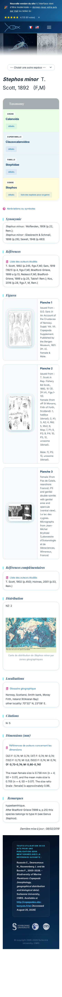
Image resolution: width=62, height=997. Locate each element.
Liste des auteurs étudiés (23, 261)
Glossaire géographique (23, 688)
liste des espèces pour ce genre (35, 195)
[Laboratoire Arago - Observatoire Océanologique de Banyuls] (35, 926)
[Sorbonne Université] (20, 926)
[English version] (37, 27)
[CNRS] (46, 926)
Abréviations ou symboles (21, 208)
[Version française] (31, 27)
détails (11, 126)
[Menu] (49, 27)
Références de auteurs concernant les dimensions (30, 747)
